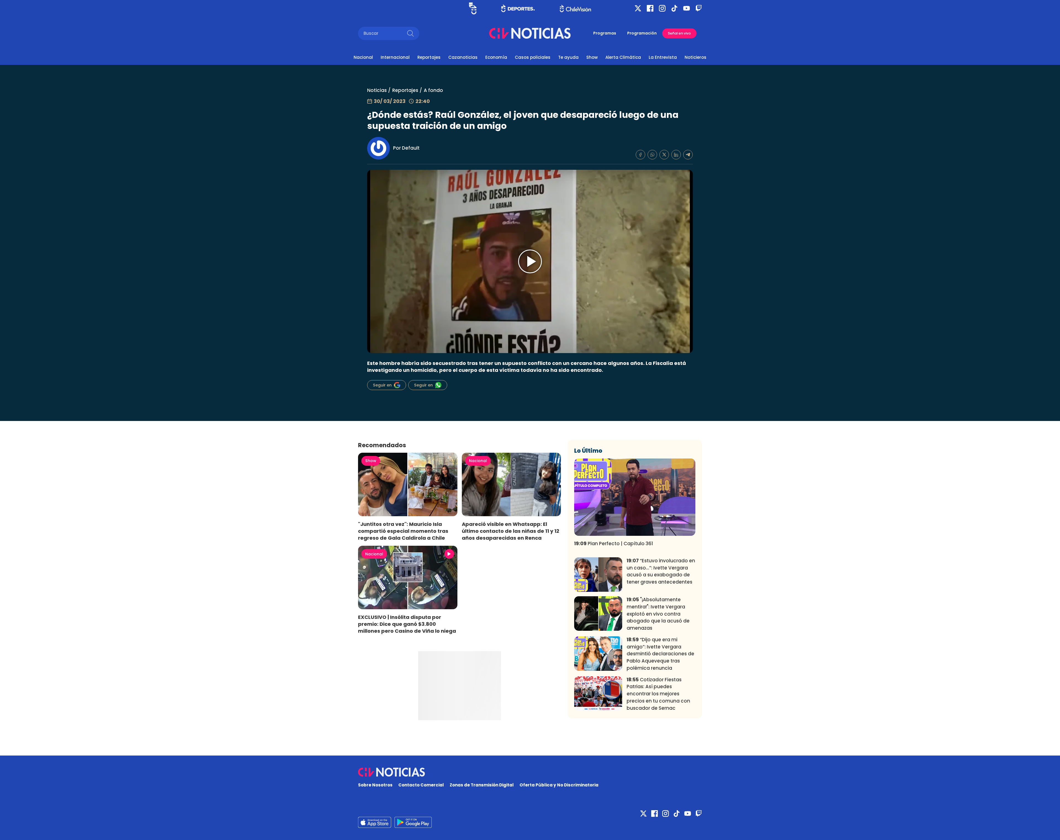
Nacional (363, 57)
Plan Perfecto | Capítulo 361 (613, 543)
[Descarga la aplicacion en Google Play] (374, 822)
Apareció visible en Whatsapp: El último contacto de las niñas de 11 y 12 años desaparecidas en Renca (510, 531)
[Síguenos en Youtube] (686, 8)
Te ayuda (568, 57)
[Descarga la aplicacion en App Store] (413, 822)
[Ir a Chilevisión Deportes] (518, 8)
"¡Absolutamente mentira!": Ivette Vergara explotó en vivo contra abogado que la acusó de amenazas (658, 613)
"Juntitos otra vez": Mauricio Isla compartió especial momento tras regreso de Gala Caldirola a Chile (403, 531)
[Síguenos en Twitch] (698, 8)
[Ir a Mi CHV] (472, 8)
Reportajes (429, 57)
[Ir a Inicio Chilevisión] (575, 8)
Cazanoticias (463, 57)
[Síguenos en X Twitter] (638, 8)
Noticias (377, 90)
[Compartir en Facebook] (640, 155)
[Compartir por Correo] (688, 155)
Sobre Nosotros (375, 785)
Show (592, 57)
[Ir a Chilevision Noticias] (530, 772)
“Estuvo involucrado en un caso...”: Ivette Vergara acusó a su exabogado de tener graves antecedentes (661, 571)
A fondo (433, 90)
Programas (604, 33)
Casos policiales (532, 57)
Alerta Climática (623, 57)
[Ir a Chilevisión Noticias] (530, 33)
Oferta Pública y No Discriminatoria (559, 785)
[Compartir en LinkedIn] (676, 155)
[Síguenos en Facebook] (650, 8)
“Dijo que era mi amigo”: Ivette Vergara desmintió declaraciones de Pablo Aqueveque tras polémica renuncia (660, 653)
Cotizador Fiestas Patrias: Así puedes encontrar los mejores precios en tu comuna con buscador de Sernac (658, 693)
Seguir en (382, 385)
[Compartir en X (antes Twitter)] (664, 155)
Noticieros (695, 57)
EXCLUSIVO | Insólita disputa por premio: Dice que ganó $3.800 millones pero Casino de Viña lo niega (407, 624)
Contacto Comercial (421, 785)
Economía (496, 57)
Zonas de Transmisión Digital (482, 785)
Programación (642, 33)
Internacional (395, 57)
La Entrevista (663, 57)
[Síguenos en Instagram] (662, 8)
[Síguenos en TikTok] (674, 8)
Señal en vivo (679, 33)
